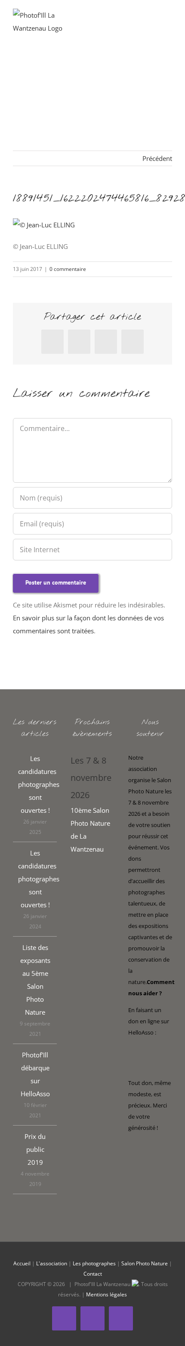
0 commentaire (67, 269)
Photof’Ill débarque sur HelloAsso (35, 1074)
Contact (92, 1273)
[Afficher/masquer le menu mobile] (168, 21)
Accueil (22, 1263)
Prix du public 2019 (35, 1149)
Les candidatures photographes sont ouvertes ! (35, 784)
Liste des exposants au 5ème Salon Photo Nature (35, 979)
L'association (51, 1263)
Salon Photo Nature (144, 1263)
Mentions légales (106, 1294)
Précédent (157, 158)
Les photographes (94, 1263)
